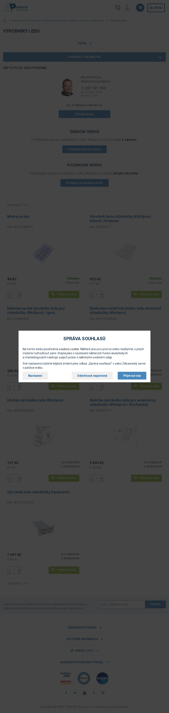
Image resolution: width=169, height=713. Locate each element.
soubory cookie (69, 349)
